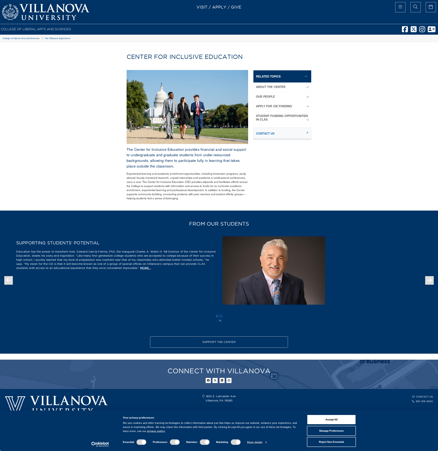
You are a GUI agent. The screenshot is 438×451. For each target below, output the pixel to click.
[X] (415, 30)
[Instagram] (423, 30)
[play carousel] (217, 316)
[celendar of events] (431, 7)
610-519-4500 (424, 401)
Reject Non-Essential (331, 441)
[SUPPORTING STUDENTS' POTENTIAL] (220, 321)
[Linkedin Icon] (222, 380)
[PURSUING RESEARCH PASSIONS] (218, 321)
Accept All (331, 419)
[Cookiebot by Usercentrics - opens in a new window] (100, 444)
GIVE (236, 7)
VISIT (202, 7)
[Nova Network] (433, 30)
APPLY (219, 7)
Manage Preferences (331, 430)
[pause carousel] (221, 316)
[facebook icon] (208, 380)
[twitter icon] (215, 380)
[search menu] (415, 7)
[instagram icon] (228, 380)
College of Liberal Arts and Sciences (36, 29)
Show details (254, 442)
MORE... (145, 268)
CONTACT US (424, 396)
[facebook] (406, 30)
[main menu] (400, 7)
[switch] (175, 442)
